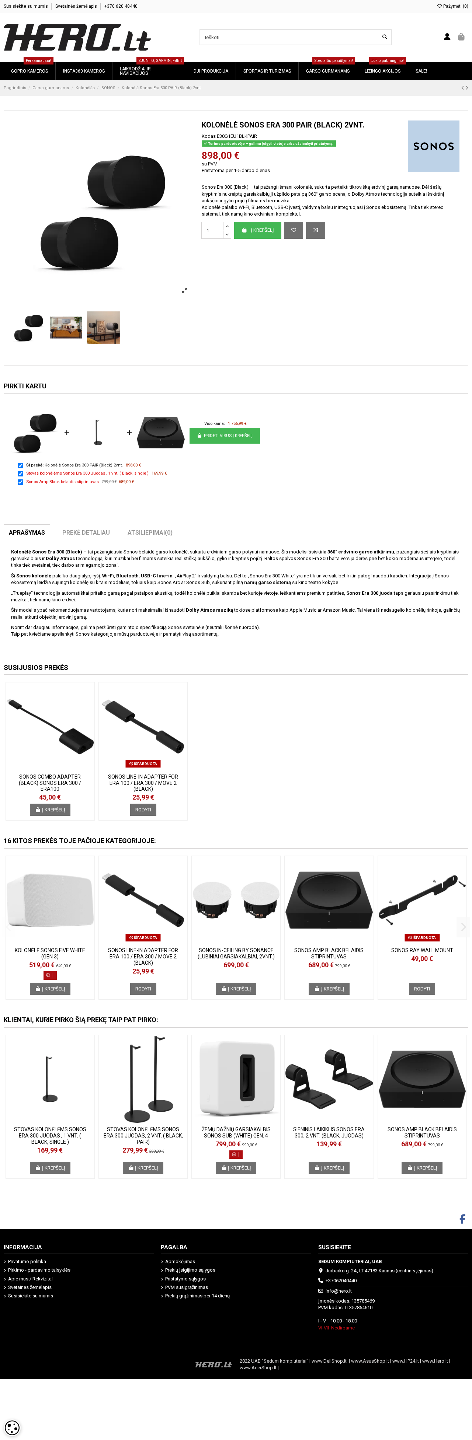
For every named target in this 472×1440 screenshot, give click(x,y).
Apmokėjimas (180, 1261)
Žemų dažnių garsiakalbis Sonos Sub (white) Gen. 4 (236, 1132)
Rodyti (143, 809)
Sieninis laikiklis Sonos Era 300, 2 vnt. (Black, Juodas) (329, 1132)
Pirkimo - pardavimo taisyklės (39, 1270)
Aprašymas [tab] (27, 532)
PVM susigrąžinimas (186, 1287)
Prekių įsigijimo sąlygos (190, 1270)
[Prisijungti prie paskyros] (447, 37)
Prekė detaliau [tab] (86, 532)
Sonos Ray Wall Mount (422, 950)
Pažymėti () (455, 6)
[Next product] (466, 88)
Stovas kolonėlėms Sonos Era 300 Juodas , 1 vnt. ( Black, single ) (87, 473)
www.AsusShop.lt (370, 1361)
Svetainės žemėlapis (76, 6)
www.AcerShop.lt (258, 1367)
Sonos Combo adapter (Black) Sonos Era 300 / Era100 (50, 783)
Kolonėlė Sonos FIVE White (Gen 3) (50, 953)
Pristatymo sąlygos (185, 1279)
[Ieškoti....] (385, 37)
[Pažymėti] (293, 230)
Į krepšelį (262, 230)
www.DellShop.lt (330, 1361)
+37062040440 (341, 1280)
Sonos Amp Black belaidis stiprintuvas (62, 481)
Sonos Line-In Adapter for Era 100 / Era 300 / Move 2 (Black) (143, 783)
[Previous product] (463, 88)
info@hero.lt (339, 1291)
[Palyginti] (315, 230)
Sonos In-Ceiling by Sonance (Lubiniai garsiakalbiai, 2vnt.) (236, 953)
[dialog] (12, 1427)
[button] (8, 927)
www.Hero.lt (435, 1361)
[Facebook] (463, 1219)
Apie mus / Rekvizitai (30, 1279)
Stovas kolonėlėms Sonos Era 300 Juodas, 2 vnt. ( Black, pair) (143, 1135)
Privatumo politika (27, 1261)
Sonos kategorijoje (96, 634)
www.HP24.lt (405, 1361)
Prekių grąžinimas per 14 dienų (197, 1296)
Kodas (209, 136)
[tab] (150, 532)
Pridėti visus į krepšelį (228, 435)
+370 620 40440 (121, 6)
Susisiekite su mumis (26, 6)
